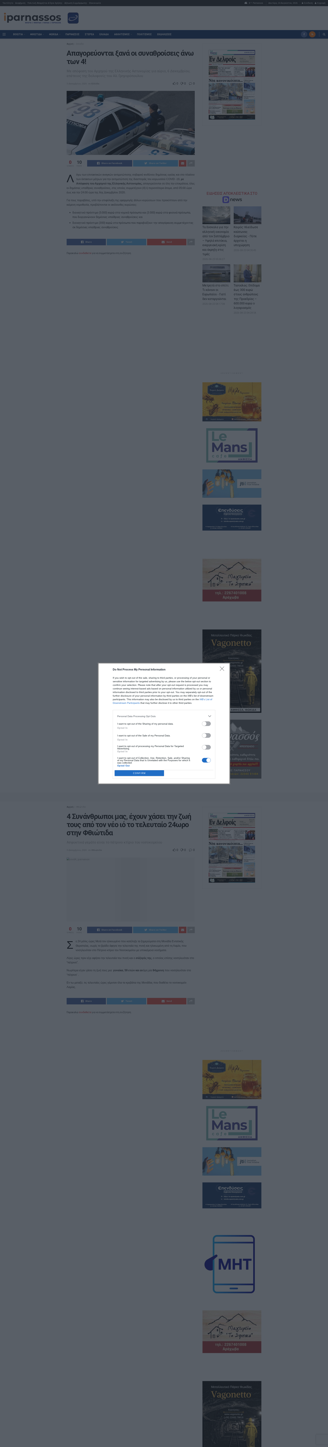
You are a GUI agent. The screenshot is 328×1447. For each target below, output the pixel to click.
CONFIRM (139, 773)
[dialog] (164, 723)
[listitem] (164, 716)
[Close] (223, 670)
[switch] (206, 723)
